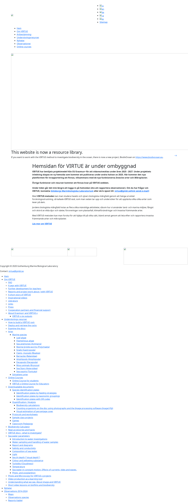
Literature (13, 300)
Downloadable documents (21, 386)
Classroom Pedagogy (22, 423)
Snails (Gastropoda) (25, 350)
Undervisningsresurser (28, 37)
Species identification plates (25, 389)
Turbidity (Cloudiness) (22, 463)
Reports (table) (15, 500)
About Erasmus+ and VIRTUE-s (23, 313)
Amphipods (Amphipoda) (28, 359)
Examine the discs (16, 328)
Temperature (18, 466)
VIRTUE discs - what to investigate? (25, 432)
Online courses (24, 46)
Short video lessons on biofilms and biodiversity (31, 485)
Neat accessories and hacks (21, 429)
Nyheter (21, 40)
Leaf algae (21, 337)
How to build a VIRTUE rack (21, 322)
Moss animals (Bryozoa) (27, 365)
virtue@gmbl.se (16, 271)
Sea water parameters (19, 436)
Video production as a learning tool (25, 479)
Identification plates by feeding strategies (36, 393)
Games (15, 420)
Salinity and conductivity (24, 448)
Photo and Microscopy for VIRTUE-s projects (29, 475)
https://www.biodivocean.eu (149, 157)
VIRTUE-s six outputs (22, 316)
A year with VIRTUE (17, 285)
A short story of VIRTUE (19, 294)
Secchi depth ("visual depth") (26, 457)
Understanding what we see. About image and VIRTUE (34, 482)
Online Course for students (25, 380)
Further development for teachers (24, 288)
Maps (11, 494)
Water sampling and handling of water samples (35, 442)
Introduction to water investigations (29, 439)
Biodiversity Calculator (19, 426)
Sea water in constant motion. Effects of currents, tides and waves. (44, 469)
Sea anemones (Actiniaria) (28, 343)
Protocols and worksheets (25, 414)
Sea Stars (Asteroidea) (27, 368)
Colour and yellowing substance (27, 460)
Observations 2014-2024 (15, 491)
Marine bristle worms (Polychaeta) (33, 347)
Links (10, 304)
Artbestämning (24, 34)
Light (14, 454)
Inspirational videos (17, 297)
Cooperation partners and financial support (29, 310)
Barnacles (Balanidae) (26, 356)
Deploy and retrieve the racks (22, 325)
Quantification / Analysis (24, 402)
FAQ (10, 282)
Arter (10, 331)
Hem (19, 28)
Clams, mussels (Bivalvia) (28, 353)
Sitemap (104, 22)
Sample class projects (22, 417)
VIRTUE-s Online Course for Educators (30, 383)
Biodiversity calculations (28, 405)
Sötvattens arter (20, 374)
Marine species (19, 334)
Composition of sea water (24, 451)
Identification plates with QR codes (33, 399)
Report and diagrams (22, 445)
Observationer (24, 43)
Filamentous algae (25, 340)
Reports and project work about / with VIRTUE (30, 291)
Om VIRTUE (22, 31)
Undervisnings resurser (15, 319)
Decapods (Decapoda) (27, 362)
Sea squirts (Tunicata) (26, 371)
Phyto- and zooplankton (24, 472)
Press (11, 307)
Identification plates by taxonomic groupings (38, 396)
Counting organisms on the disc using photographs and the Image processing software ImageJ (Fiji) (64, 408)
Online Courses (15, 377)
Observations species (18, 497)
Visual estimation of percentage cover (34, 411)
